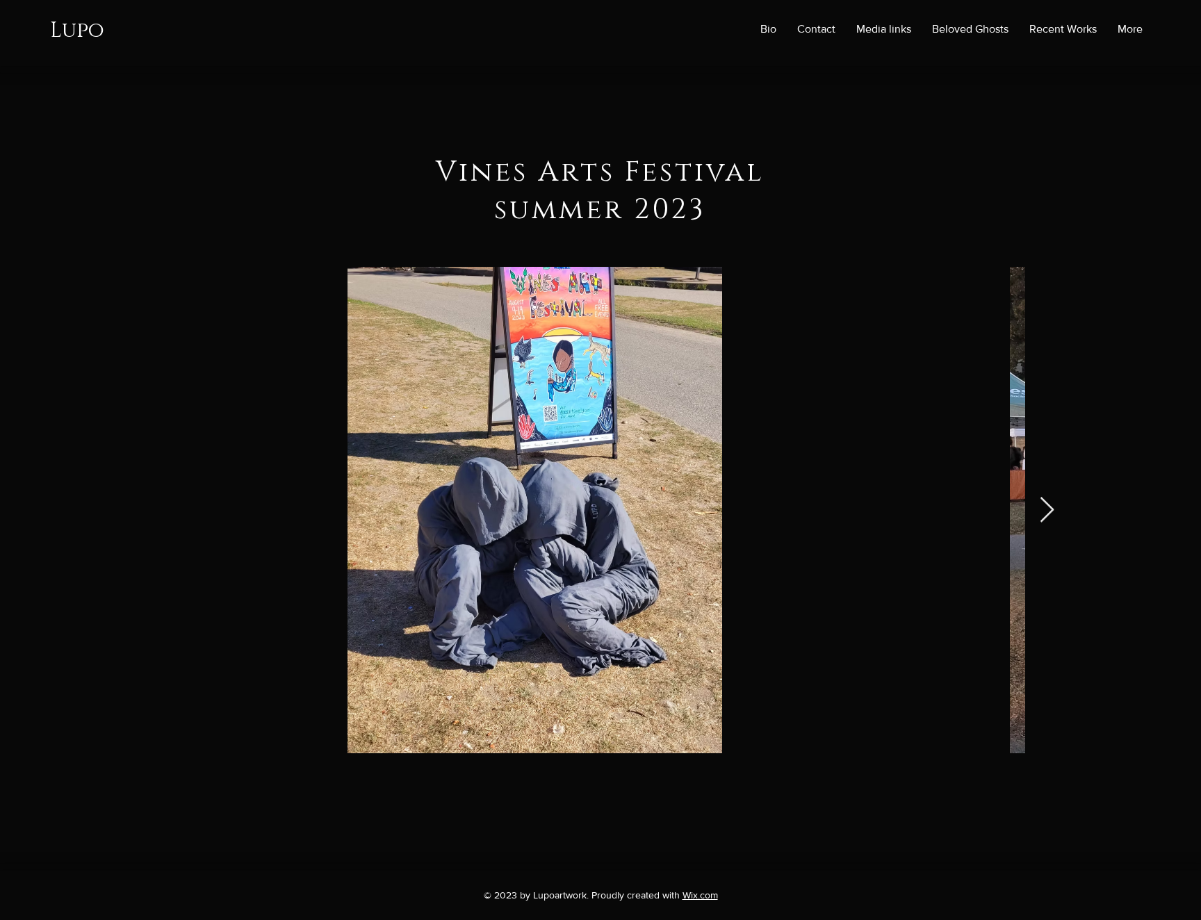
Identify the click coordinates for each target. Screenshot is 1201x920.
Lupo (77, 30)
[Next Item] (1047, 510)
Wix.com (700, 895)
